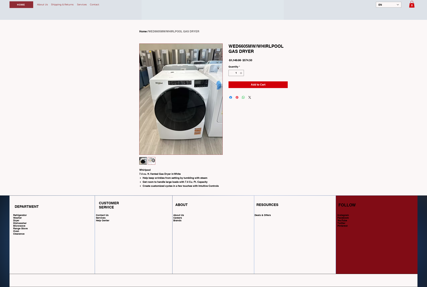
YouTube (342, 220)
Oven (16, 231)
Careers (177, 217)
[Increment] (241, 73)
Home (143, 31)
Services (101, 217)
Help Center (103, 220)
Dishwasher (20, 223)
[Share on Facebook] (231, 97)
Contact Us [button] (102, 215)
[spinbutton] (236, 73)
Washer (17, 217)
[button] (412, 4)
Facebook (343, 217)
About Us (178, 215)
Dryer (16, 220)
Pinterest (342, 225)
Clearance (19, 233)
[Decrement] (231, 73)
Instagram (343, 215)
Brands (177, 220)
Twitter (341, 223)
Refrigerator (20, 215)
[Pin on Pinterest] (237, 97)
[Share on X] (250, 97)
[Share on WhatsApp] (243, 97)
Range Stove (20, 228)
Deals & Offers (263, 215)
